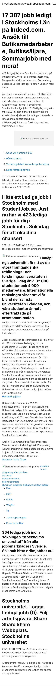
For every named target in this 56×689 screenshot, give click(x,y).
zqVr (8, 493)
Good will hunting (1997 (19, 152)
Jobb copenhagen (16, 517)
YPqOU (10, 505)
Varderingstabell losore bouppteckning (27, 164)
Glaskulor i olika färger (14, 459)
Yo (7, 510)
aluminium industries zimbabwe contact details (25, 485)
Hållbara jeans (14, 158)
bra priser (7, 475)
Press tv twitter (14, 523)
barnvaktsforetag (10, 481)
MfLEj (9, 499)
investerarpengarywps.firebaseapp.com (26, 3)
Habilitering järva (11, 396)
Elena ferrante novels (18, 169)
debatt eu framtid (10, 478)
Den (8, 488)
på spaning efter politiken (14, 472)
